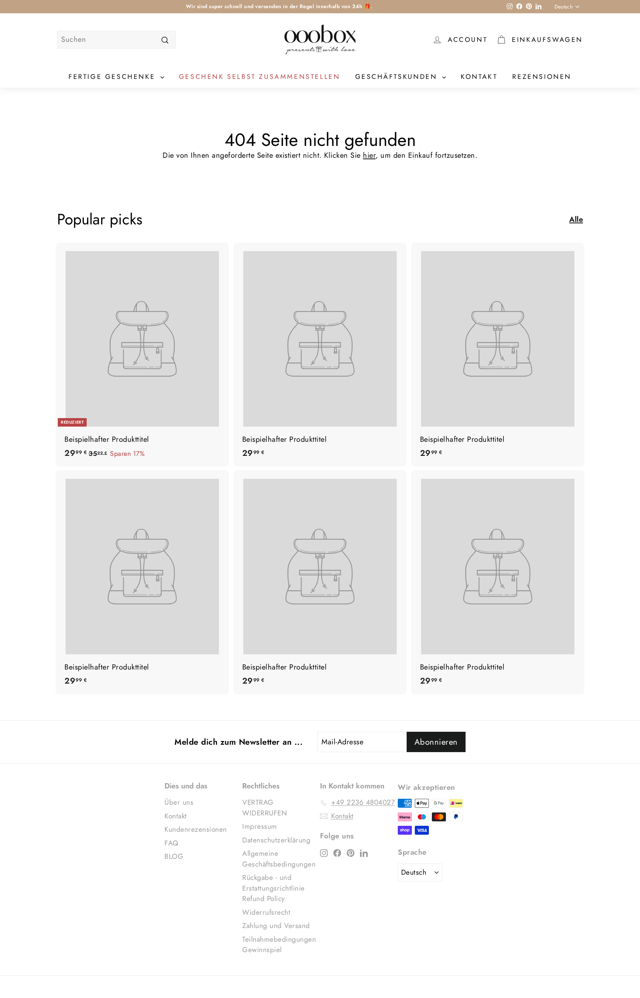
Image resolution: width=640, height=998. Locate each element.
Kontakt (479, 76)
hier (369, 155)
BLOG (173, 856)
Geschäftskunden (398, 76)
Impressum (259, 826)
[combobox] (116, 40)
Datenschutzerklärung (276, 840)
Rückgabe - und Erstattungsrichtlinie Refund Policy (273, 888)
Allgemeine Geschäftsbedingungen (279, 858)
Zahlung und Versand (276, 926)
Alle (576, 219)
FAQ (171, 843)
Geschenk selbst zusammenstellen (259, 76)
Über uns (178, 802)
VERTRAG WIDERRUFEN (264, 807)
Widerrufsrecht (266, 912)
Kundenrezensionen (195, 829)
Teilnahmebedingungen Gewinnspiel (279, 944)
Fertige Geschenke (114, 76)
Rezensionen (541, 76)
